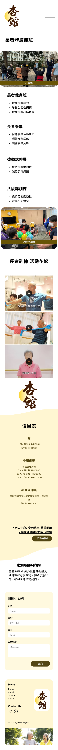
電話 (10, 618)
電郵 (10, 630)
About (11, 692)
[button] (48, 308)
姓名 (10, 606)
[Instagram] (10, 711)
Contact (12, 698)
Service (11, 695)
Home (11, 689)
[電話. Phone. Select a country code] (12, 623)
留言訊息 (12, 642)
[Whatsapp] (16, 711)
